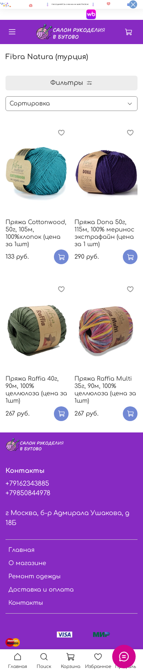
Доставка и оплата (41, 589)
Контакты (25, 603)
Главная (21, 550)
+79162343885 (27, 483)
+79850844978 (28, 493)
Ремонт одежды (34, 576)
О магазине (27, 563)
